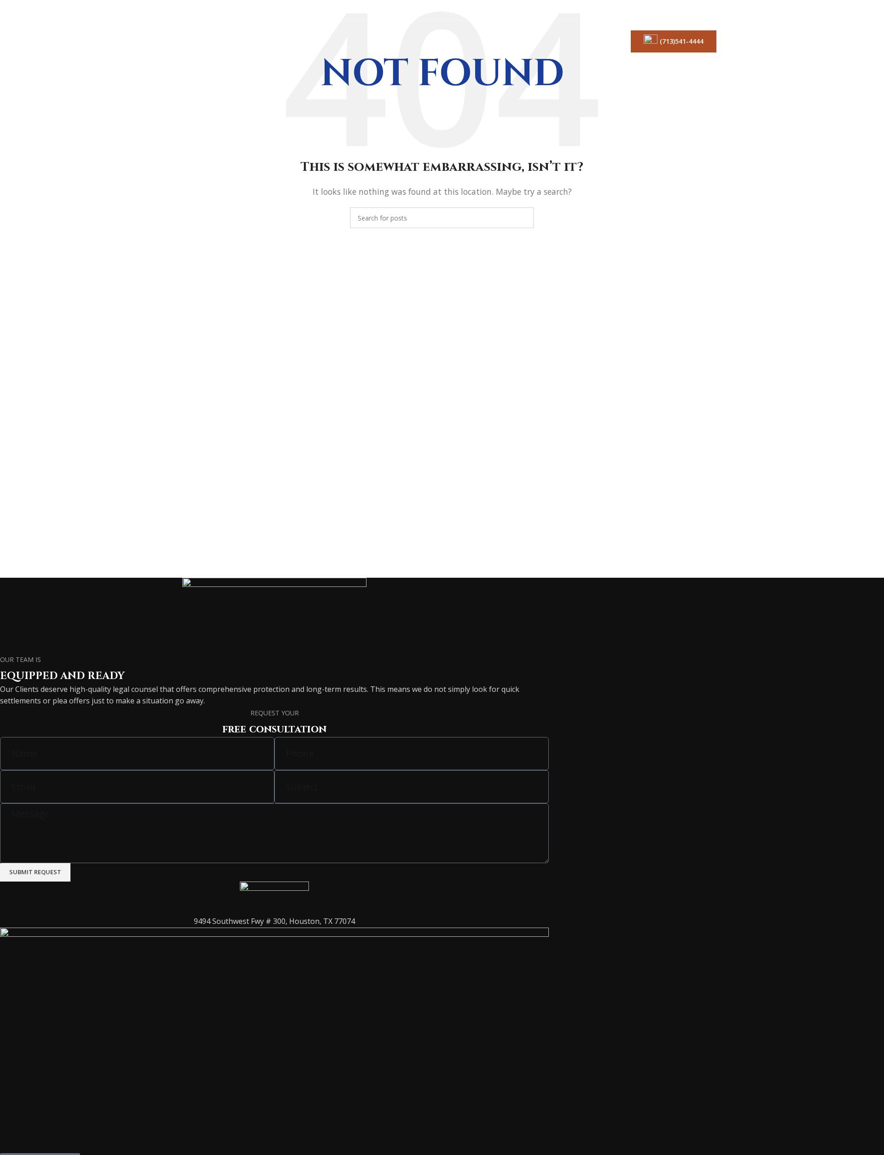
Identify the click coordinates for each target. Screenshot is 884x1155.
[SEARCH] (523, 217)
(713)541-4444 (682, 41)
